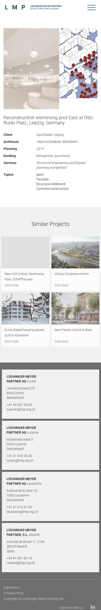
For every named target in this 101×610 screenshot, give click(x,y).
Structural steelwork (51, 184)
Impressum (12, 587)
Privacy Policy (14, 593)
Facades (42, 179)
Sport (40, 174)
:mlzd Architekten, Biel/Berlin (57, 142)
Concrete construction (52, 189)
